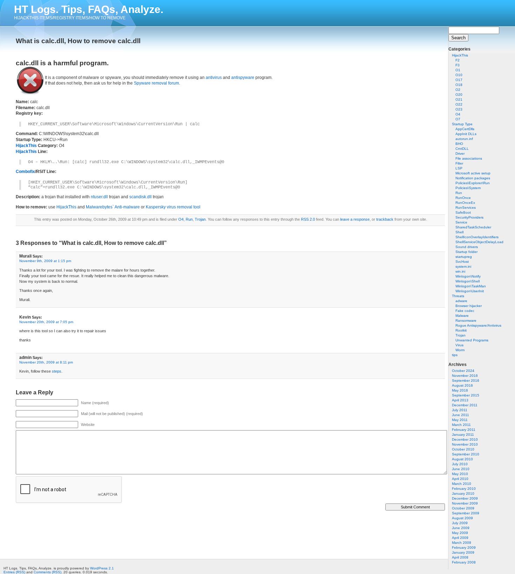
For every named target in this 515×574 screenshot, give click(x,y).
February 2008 (464, 562)
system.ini (463, 266)
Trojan (460, 335)
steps (56, 371)
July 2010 (460, 464)
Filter (459, 163)
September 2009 (465, 513)
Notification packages (472, 178)
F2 (457, 60)
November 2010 (465, 444)
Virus (459, 345)
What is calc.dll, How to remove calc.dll (78, 41)
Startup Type (462, 124)
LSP (458, 168)
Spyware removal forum (156, 83)
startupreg (463, 257)
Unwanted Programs (471, 340)
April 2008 (460, 557)
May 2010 (460, 474)
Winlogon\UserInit (469, 291)
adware (461, 301)
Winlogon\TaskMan (470, 286)
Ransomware (465, 320)
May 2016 (460, 390)
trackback (384, 219)
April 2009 (460, 538)
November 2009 (465, 503)
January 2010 (463, 493)
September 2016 (465, 380)
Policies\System (468, 188)
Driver (460, 153)
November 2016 (465, 376)
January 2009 (463, 552)
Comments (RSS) (47, 572)
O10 (458, 75)
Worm (460, 350)
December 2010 (465, 439)
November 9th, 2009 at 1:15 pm (45, 261)
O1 (457, 70)
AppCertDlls (464, 129)
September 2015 (465, 395)
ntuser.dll (99, 196)
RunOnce (463, 198)
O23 (458, 109)
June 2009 (460, 528)
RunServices (465, 207)
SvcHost (462, 261)
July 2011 (459, 410)
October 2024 (463, 371)
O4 (457, 114)
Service (461, 222)
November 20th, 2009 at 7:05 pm (46, 322)
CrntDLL (462, 149)
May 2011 (460, 420)
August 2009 (462, 518)
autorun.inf (464, 139)
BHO (459, 144)
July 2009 (460, 523)
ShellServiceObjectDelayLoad (479, 242)
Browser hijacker (468, 306)
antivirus (214, 77)
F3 (457, 65)
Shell (459, 232)
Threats (458, 296)
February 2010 (464, 488)
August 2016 (462, 385)
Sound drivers (466, 247)
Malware (462, 316)
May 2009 (460, 533)
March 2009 (461, 543)
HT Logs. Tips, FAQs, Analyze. (88, 9)
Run (458, 193)
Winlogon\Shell (467, 281)
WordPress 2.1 (102, 568)
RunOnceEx (465, 203)
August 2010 (462, 459)
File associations (468, 158)
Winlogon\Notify (468, 276)
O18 (458, 85)
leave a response (355, 219)
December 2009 (465, 498)
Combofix (25, 171)
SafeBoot (463, 212)
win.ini (460, 271)
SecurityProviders (469, 217)
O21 (458, 99)
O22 (458, 104)
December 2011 (465, 405)
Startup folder (466, 252)
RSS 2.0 (308, 219)
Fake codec (464, 311)
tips (455, 355)
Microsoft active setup (472, 173)
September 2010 (465, 454)
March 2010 (461, 484)
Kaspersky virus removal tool (173, 207)
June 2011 (460, 415)
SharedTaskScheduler (473, 227)
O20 (458, 94)
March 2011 (461, 425)
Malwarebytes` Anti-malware (113, 207)
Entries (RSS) (14, 572)
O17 (458, 80)
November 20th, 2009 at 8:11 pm (46, 362)
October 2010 (463, 449)
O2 (457, 90)
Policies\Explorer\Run (472, 183)
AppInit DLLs (465, 134)
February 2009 (464, 547)
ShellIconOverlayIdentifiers (477, 237)
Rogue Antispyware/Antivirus (478, 325)
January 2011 (463, 434)
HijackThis (460, 55)
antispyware (242, 77)
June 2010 (460, 469)
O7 (457, 119)
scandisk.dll (140, 196)
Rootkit (461, 330)
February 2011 (463, 430)
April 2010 (460, 479)
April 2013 (460, 400)
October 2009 (463, 508)
